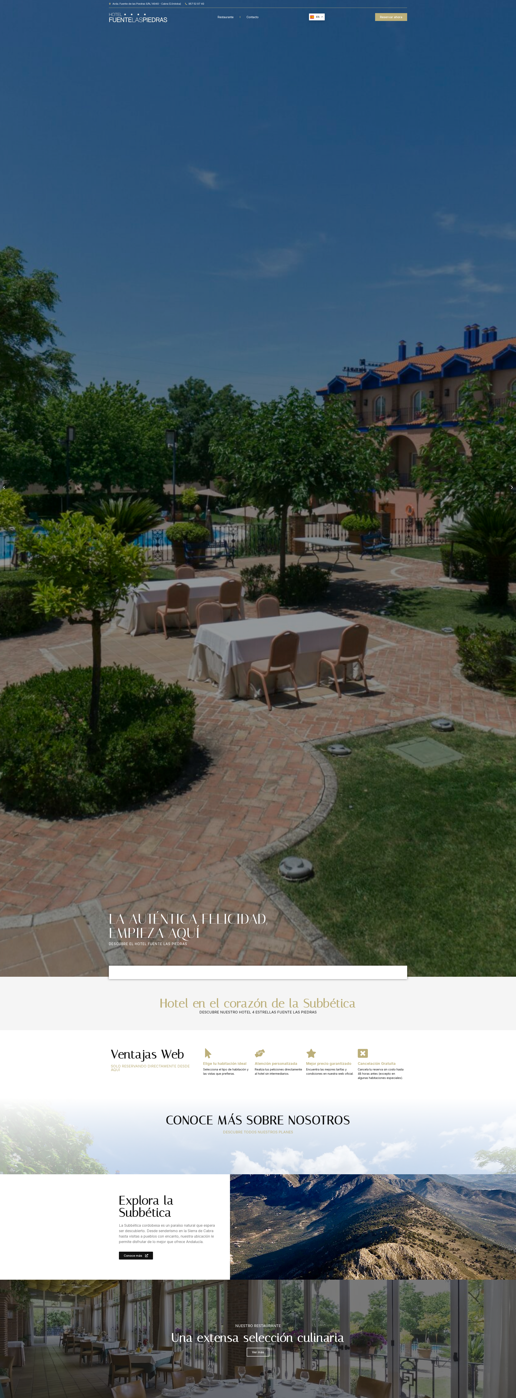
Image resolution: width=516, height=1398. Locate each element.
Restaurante (226, 17)
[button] (4, 487)
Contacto (253, 17)
